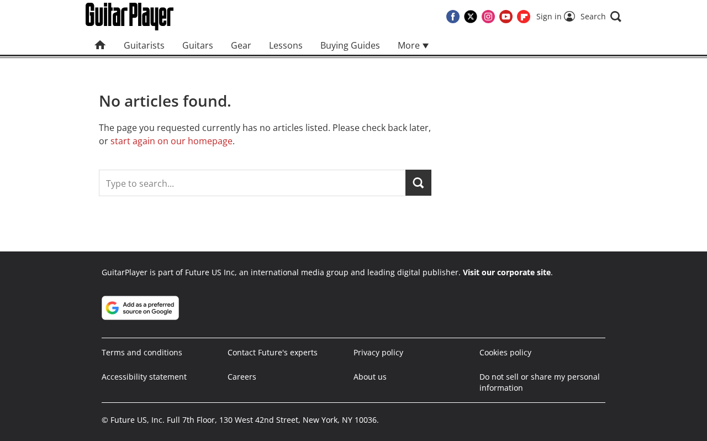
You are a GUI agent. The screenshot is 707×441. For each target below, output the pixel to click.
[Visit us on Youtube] (506, 16)
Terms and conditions (142, 352)
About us (370, 376)
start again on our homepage (171, 141)
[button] (601, 16)
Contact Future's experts (273, 352)
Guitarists (144, 45)
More (410, 45)
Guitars (197, 45)
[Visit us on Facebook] (453, 16)
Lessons (286, 45)
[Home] (100, 45)
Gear (241, 45)
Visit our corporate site (507, 272)
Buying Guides (350, 45)
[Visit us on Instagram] (488, 16)
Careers (242, 376)
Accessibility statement (144, 376)
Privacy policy (378, 352)
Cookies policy (505, 352)
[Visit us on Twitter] (470, 16)
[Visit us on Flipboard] (523, 16)
